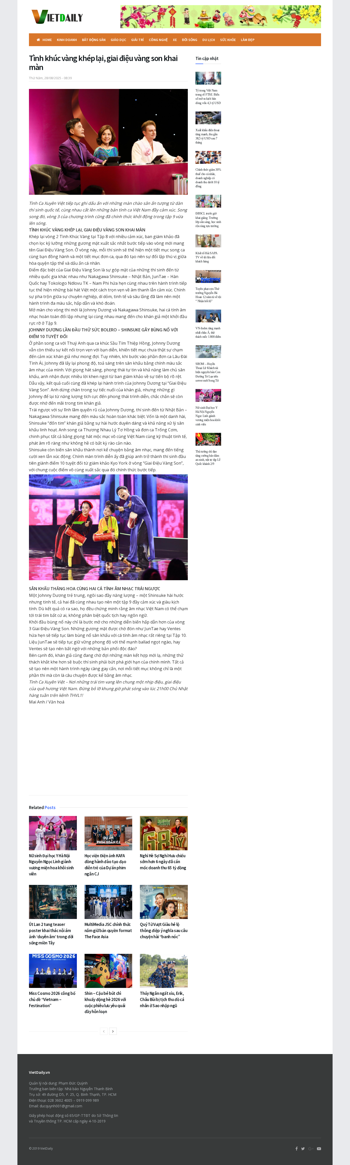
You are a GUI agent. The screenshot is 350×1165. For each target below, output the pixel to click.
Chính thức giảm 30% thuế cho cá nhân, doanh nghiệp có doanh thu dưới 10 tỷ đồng (208, 178)
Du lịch (208, 39)
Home (47, 39)
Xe (175, 39)
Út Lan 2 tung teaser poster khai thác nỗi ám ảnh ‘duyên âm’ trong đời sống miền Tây (51, 933)
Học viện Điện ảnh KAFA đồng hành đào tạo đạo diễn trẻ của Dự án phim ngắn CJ (105, 865)
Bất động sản (94, 39)
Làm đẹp (247, 39)
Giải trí (137, 39)
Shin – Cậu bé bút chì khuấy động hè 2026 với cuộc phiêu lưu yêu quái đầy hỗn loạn (105, 1002)
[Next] (113, 1031)
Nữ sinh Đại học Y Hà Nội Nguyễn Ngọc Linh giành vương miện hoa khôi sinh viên (51, 865)
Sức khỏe (228, 39)
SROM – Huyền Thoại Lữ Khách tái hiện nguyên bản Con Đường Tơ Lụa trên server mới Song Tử (207, 372)
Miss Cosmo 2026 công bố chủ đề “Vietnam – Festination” (52, 999)
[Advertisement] (108, 749)
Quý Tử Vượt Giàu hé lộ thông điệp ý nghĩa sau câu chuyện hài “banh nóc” (163, 930)
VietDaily (46, 1148)
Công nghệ (158, 39)
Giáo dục (118, 39)
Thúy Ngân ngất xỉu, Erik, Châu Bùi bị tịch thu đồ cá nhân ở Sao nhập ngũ (162, 999)
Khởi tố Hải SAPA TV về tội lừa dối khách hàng (206, 257)
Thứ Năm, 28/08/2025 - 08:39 (50, 78)
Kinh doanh (67, 39)
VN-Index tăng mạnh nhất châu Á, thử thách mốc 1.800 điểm (208, 332)
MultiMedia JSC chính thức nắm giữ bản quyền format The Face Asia (108, 930)
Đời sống (189, 39)
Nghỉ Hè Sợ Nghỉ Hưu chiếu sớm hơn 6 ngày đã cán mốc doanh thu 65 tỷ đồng (163, 862)
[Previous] (104, 1031)
